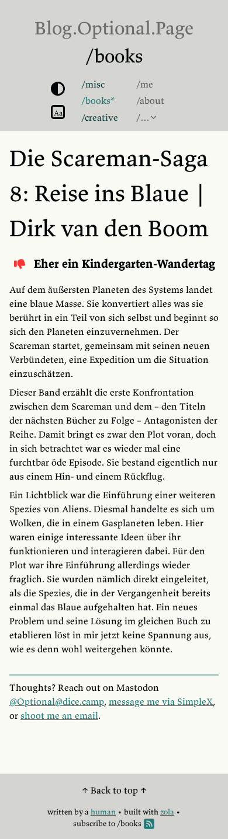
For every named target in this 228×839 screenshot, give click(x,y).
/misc (93, 84)
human (103, 812)
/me (144, 84)
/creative (99, 117)
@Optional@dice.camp (56, 701)
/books (114, 56)
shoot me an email (59, 715)
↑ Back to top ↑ (114, 790)
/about (150, 100)
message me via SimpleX (161, 701)
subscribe (89, 823)
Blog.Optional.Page (114, 28)
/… (143, 117)
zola (167, 812)
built (132, 812)
